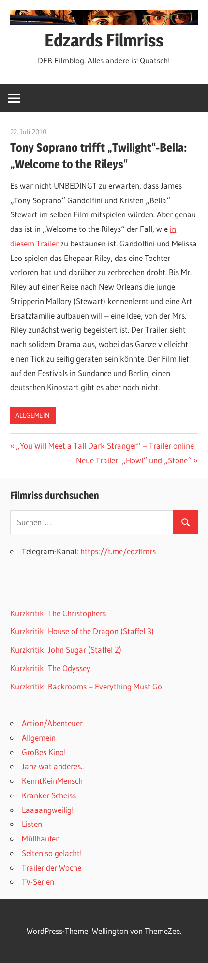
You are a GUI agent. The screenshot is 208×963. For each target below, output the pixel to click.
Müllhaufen (41, 838)
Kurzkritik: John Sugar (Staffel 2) (65, 649)
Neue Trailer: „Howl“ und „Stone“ (134, 460)
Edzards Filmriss (104, 40)
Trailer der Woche (51, 867)
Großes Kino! (44, 752)
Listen (32, 824)
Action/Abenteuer (52, 723)
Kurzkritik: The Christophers (58, 613)
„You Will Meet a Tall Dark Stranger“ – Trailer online (104, 446)
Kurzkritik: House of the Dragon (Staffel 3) (82, 631)
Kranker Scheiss (49, 795)
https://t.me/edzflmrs (118, 551)
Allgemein (32, 415)
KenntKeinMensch (52, 781)
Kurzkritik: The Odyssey (50, 668)
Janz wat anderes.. (53, 766)
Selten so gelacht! (52, 853)
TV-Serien (38, 881)
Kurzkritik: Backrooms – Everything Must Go (86, 686)
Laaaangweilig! (48, 810)
